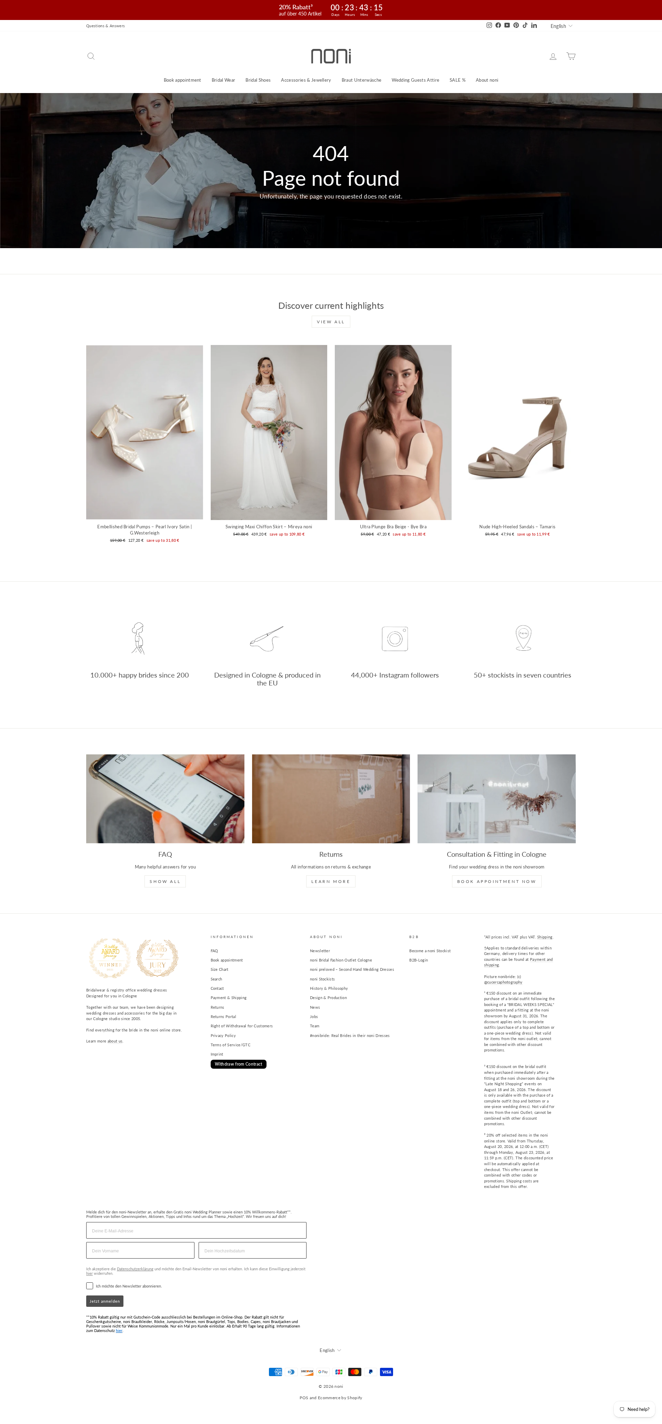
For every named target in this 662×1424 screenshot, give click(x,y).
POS (304, 1397)
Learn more (330, 881)
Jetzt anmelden (105, 1301)
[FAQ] (165, 798)
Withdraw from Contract (238, 1064)
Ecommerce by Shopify (340, 1397)
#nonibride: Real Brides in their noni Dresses (350, 1035)
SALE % (457, 80)
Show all (165, 881)
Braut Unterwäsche (362, 80)
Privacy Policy (223, 1035)
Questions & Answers (105, 25)
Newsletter (320, 950)
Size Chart (220, 969)
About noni (487, 80)
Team (314, 1026)
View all (331, 321)
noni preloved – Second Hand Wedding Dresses (352, 969)
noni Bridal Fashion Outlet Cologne (341, 960)
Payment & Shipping (229, 997)
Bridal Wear (223, 80)
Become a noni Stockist (430, 950)
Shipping (545, 937)
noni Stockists (322, 979)
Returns (217, 1007)
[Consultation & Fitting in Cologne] (497, 798)
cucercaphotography (505, 982)
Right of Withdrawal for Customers (242, 1026)
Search (216, 979)
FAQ (214, 950)
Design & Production (328, 997)
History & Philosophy (329, 988)
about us (115, 1041)
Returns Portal (224, 1016)
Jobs (314, 1016)
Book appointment (182, 80)
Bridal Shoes (258, 80)
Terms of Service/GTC (231, 1044)
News (315, 1007)
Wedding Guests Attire (415, 80)
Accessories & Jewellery (306, 80)
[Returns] (331, 798)
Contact (217, 988)
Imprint (217, 1054)
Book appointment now (496, 881)
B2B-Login (418, 960)
